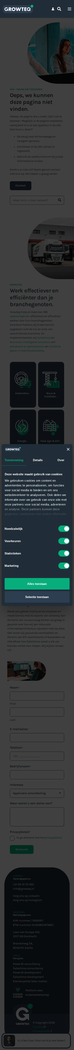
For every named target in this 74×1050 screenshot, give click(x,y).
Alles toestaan (37, 583)
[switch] (63, 541)
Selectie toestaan (37, 596)
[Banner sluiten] (68, 449)
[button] (59, 9)
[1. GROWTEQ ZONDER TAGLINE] (18, 9)
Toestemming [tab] (14, 460)
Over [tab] (60, 460)
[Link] (53, 9)
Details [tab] (38, 460)
